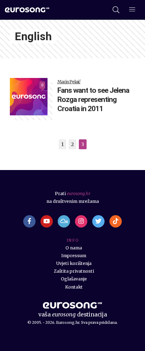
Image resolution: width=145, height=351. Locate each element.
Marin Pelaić (68, 81)
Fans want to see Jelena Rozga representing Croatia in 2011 (93, 99)
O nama (73, 247)
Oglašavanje (74, 279)
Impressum (73, 255)
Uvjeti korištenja (74, 263)
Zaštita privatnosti (74, 271)
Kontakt (74, 287)
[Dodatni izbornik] (132, 10)
